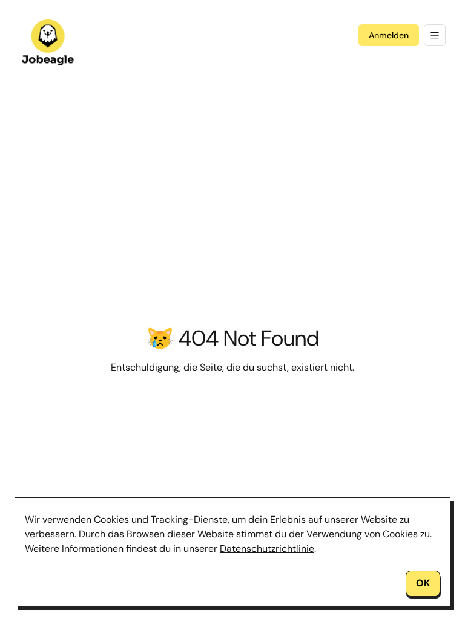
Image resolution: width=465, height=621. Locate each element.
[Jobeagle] (47, 42)
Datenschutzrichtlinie (267, 548)
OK (423, 583)
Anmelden (389, 35)
